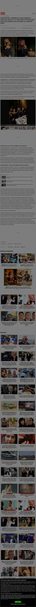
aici (33, 588)
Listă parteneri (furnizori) (4, 599)
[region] (18, 592)
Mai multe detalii (8, 584)
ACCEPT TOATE (18, 601)
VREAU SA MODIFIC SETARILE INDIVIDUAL (18, 604)
